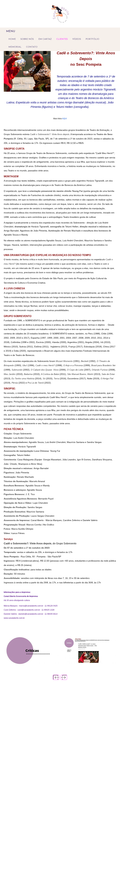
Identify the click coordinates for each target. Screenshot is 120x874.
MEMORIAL (14, 47)
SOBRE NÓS (27, 39)
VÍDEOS (76, 39)
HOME (12, 39)
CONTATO (32, 47)
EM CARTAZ (45, 39)
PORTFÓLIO (92, 39)
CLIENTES (62, 39)
